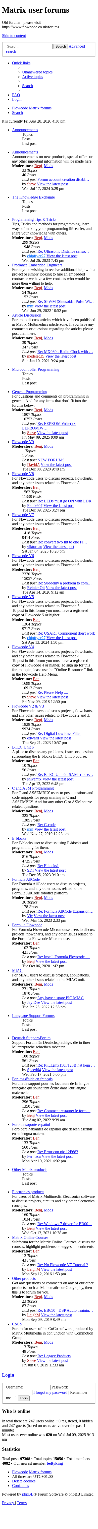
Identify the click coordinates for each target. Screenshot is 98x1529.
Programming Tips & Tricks (34, 219)
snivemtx (34, 779)
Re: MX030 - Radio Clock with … (65, 351)
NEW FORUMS (51, 460)
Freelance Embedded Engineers (37, 265)
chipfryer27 (36, 256)
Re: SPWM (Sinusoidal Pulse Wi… (65, 301)
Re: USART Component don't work (66, 633)
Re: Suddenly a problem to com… (64, 583)
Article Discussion (26, 315)
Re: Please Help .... (52, 692)
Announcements (25, 130)
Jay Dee (33, 1002)
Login (8, 1375)
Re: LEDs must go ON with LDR (64, 501)
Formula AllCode (26, 879)
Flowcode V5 (23, 597)
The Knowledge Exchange (33, 197)
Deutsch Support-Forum (31, 1038)
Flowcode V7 (23, 515)
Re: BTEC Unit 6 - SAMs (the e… (65, 774)
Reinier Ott (36, 587)
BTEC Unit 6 (23, 747)
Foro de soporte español (31, 1124)
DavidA (33, 464)
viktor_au (34, 546)
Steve (31, 184)
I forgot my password (50, 1392)
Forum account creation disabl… (63, 179)
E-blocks (19, 838)
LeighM (33, 1269)
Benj (38, 166)
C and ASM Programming (33, 788)
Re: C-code (46, 824)
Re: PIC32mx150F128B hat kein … (66, 1065)
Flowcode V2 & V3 (28, 706)
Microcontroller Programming (35, 369)
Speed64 (34, 1070)
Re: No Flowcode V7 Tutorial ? (62, 1265)
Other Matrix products (29, 1169)
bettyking (55, 1463)
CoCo (17, 1324)
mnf (30, 306)
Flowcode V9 (23, 442)
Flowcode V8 (23, 474)
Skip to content (14, 35)
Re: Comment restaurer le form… (63, 1111)
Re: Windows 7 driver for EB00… (64, 1224)
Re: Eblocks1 (48, 866)
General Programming (29, 391)
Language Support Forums (33, 1015)
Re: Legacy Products (54, 1356)
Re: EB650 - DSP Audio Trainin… (65, 1310)
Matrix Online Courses (30, 1237)
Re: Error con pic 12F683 (57, 1152)
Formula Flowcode (27, 925)
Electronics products (28, 1192)
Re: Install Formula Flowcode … (63, 957)
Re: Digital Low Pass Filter (59, 733)
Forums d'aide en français (32, 1079)
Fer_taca (34, 1156)
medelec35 (35, 356)
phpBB (28, 1494)
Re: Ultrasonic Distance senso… (63, 251)
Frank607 (34, 505)
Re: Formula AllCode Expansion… (65, 911)
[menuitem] (37, 72)
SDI (30, 870)
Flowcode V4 (23, 647)
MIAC (17, 970)
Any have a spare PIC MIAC (60, 998)
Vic (30, 916)
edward (33, 738)
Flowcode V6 (23, 556)
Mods (48, 166)
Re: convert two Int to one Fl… (62, 542)
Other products (24, 1278)
